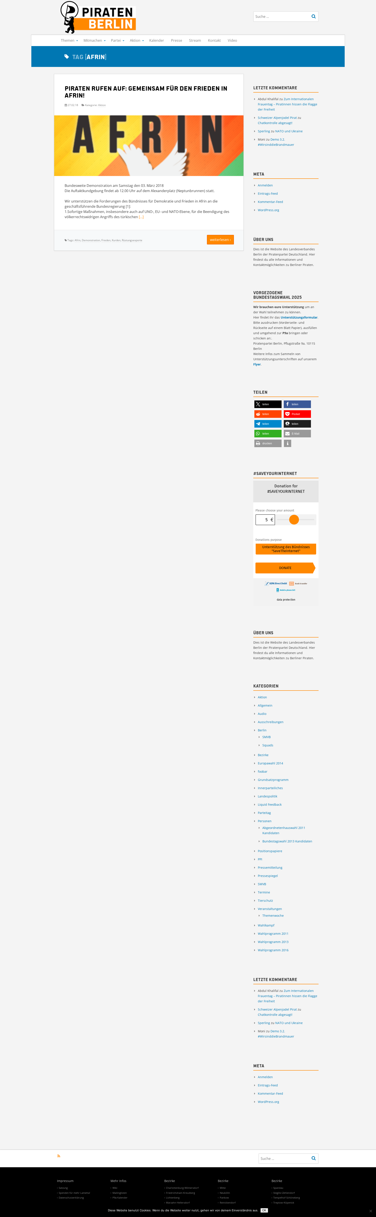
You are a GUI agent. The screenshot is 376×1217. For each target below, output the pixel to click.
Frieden (106, 240)
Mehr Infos (118, 1181)
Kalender (156, 40)
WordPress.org (268, 210)
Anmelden (265, 185)
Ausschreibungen (271, 722)
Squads (267, 745)
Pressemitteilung (270, 867)
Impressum (65, 1181)
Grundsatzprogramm (273, 780)
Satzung (63, 1187)
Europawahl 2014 (270, 763)
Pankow (224, 1197)
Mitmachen (93, 40)
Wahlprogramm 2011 (273, 933)
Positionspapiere (270, 851)
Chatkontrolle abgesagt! (275, 123)
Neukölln (225, 1192)
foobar (262, 771)
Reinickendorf (228, 1202)
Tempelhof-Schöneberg (286, 1197)
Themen (67, 40)
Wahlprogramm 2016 (273, 950)
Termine (264, 892)
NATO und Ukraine (289, 131)
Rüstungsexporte (132, 240)
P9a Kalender (120, 1197)
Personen (265, 821)
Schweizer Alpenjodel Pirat (277, 118)
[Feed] (58, 1156)
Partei (116, 40)
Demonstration (91, 240)
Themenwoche (273, 915)
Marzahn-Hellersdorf (178, 1202)
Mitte (223, 1187)
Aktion (135, 40)
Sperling (264, 131)
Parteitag (264, 813)
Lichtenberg (173, 1197)
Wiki (114, 1187)
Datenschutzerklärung (71, 1197)
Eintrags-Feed (268, 193)
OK (264, 1210)
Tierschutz (265, 900)
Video (232, 40)
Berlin (262, 730)
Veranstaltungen (270, 909)
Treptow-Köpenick (283, 1202)
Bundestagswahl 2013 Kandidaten (287, 841)
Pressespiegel (268, 876)
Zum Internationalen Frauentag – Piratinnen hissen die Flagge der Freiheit (287, 104)
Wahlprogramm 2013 (273, 942)
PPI (260, 859)
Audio (262, 714)
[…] (141, 216)
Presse (176, 40)
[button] (268, 404)
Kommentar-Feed (270, 202)
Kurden (116, 240)
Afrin (78, 240)
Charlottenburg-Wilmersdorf (182, 1187)
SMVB (266, 737)
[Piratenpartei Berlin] (98, 17)
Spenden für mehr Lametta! (74, 1192)
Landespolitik (267, 796)
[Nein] (370, 1211)
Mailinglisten (119, 1192)
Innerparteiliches (270, 788)
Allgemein (265, 705)
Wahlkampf (266, 925)
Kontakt (214, 40)
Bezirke (263, 755)
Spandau (278, 1187)
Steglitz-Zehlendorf (284, 1192)
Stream (195, 40)
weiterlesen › (220, 239)
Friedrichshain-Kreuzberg (180, 1192)
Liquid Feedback (270, 804)
